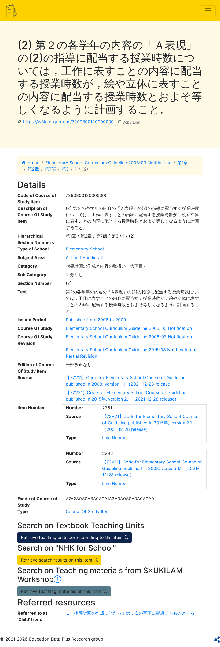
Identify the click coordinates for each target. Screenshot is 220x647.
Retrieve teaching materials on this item (62, 591)
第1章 (182, 162)
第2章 (33, 169)
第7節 (50, 169)
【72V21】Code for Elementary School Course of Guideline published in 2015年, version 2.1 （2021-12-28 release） (149, 423)
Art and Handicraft (85, 257)
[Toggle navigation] (208, 10)
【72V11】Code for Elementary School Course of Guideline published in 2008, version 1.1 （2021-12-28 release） (152, 468)
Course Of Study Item (88, 511)
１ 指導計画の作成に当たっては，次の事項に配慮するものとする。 (132, 613)
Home (32, 162)
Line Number (115, 437)
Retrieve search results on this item (57, 560)
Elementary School (85, 249)
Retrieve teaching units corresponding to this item (72, 537)
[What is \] (57, 579)
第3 (65, 169)
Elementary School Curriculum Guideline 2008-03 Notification (108, 162)
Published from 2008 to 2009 (96, 319)
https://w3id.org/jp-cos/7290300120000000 (68, 121)
